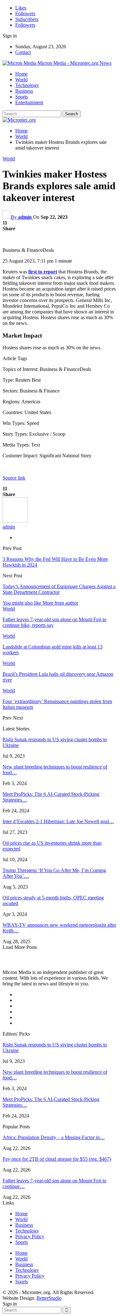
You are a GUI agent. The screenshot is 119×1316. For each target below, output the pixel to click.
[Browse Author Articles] (15, 521)
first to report (42, 271)
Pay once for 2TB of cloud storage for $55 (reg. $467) (57, 1159)
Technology (27, 85)
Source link (14, 477)
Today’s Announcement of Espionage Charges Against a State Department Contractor (59, 589)
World (21, 79)
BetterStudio (49, 1298)
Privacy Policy (29, 1236)
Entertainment (29, 102)
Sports (21, 96)
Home (21, 74)
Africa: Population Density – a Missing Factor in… (54, 1137)
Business (24, 91)
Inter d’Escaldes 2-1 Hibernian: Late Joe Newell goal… (58, 821)
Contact (23, 52)
